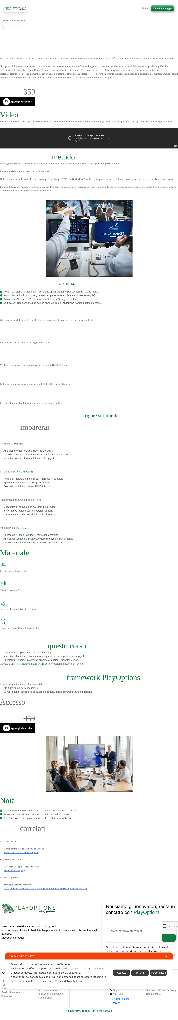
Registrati (120, 8)
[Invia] (169, 938)
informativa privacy (117, 951)
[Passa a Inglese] (143, 8)
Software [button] (71, 8)
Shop (60, 8)
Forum (108, 8)
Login (131, 8)
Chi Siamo (48, 8)
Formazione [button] (90, 8)
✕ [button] (166, 956)
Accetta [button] (121, 972)
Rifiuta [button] (140, 972)
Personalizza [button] (158, 972)
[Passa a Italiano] (146, 8)
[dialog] (89, 971)
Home (36, 8)
